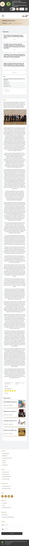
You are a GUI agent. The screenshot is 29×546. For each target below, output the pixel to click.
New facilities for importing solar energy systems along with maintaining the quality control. (14, 36)
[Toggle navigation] (3, 9)
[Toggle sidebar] (4, 29)
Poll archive (6, 90)
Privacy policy (7, 544)
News (10, 23)
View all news (14, 72)
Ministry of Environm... (17, 23)
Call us (2, 544)
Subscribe (12, 533)
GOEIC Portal (5, 23)
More (14, 39)
